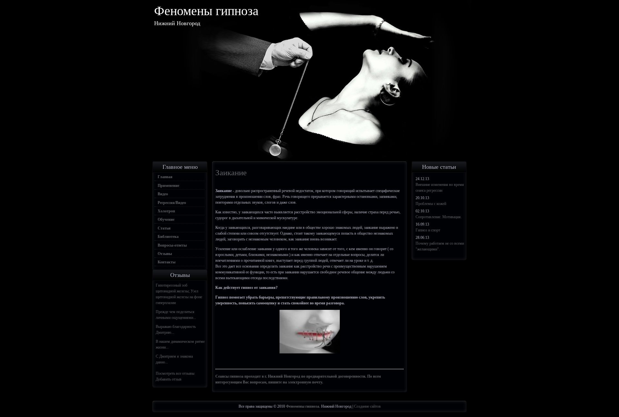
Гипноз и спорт (428, 230)
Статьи (164, 228)
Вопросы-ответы (172, 245)
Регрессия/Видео (172, 202)
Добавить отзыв (169, 379)
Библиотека (168, 236)
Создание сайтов (367, 406)
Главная (165, 177)
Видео (163, 194)
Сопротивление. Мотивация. (439, 217)
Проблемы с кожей (431, 203)
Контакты (166, 262)
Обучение (166, 219)
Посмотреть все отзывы (175, 373)
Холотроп (166, 211)
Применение (168, 185)
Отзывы (165, 253)
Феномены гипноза (206, 11)
